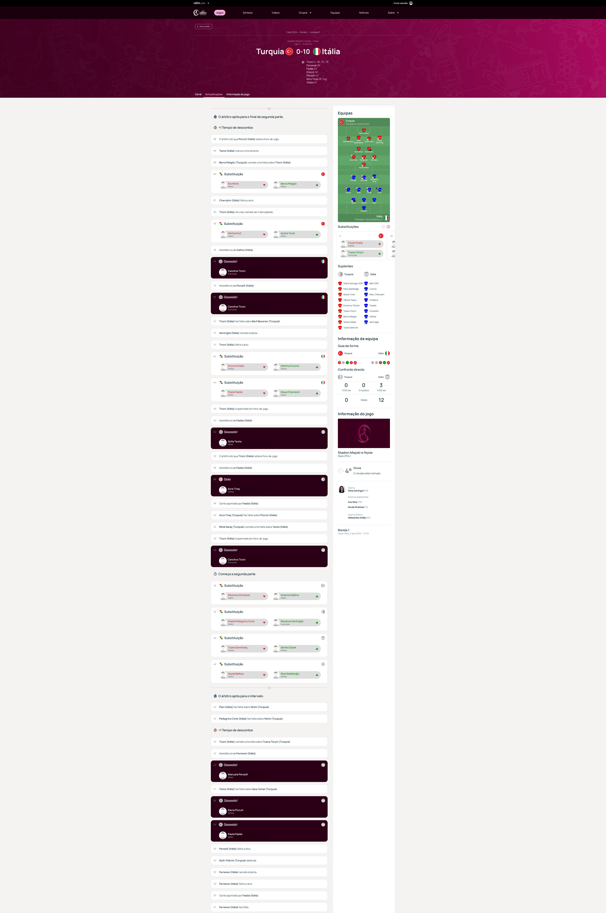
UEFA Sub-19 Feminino (199, 13)
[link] (220, 13)
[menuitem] (225, 13)
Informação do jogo (238, 94)
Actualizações (214, 94)
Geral (198, 94)
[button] (305, 13)
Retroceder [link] (205, 26)
